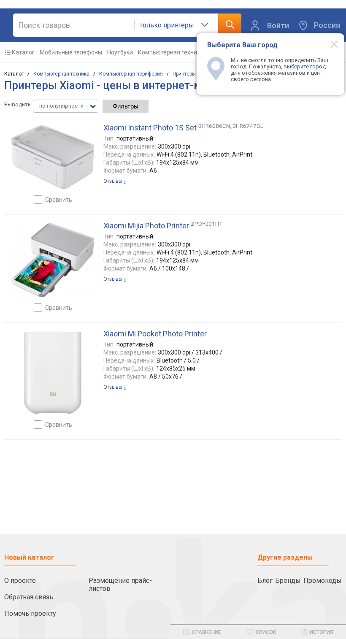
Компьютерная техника (170, 52)
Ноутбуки (120, 52)
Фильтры (125, 106)
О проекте (20, 581)
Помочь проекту (30, 613)
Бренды (288, 581)
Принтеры (184, 74)
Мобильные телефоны (71, 52)
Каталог (23, 52)
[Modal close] (329, 43)
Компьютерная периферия (131, 74)
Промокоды (322, 581)
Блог (265, 581)
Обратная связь (28, 597)
